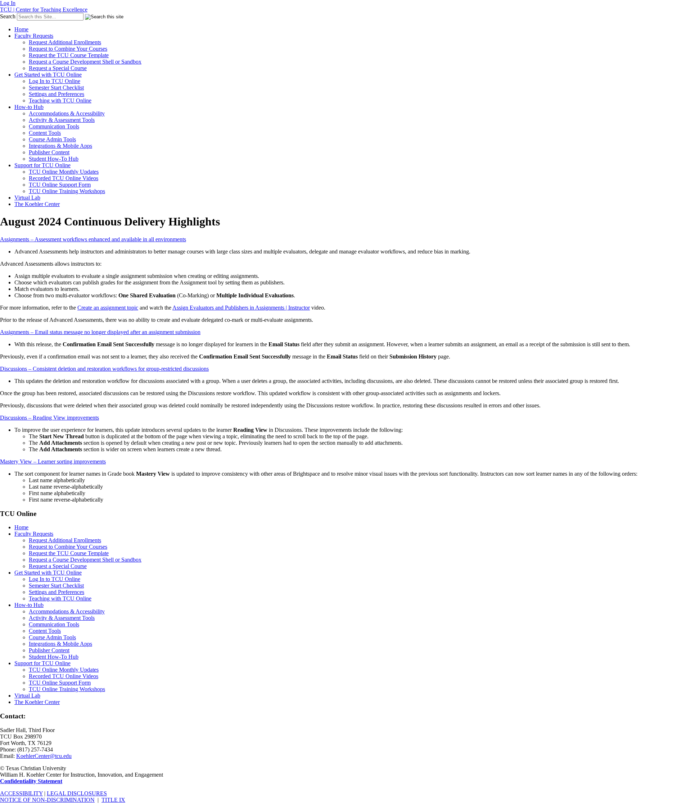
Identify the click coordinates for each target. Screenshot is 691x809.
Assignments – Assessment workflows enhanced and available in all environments (93, 239)
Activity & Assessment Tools (62, 120)
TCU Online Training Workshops (67, 191)
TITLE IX (113, 800)
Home (21, 29)
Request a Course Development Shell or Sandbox (85, 62)
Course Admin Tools (52, 139)
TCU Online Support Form (60, 185)
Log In (7, 3)
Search (7, 16)
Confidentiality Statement (31, 781)
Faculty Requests (33, 36)
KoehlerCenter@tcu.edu (44, 756)
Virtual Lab (27, 198)
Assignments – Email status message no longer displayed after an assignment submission (100, 332)
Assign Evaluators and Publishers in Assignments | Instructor (241, 308)
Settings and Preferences (56, 94)
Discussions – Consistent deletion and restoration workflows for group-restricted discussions (104, 369)
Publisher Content (49, 152)
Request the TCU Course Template (69, 55)
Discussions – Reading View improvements (49, 418)
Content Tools (45, 133)
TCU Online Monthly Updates (64, 172)
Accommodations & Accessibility (67, 113)
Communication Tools (54, 126)
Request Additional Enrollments (65, 42)
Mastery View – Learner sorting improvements (53, 461)
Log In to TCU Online (54, 81)
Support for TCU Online (42, 165)
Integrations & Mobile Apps (60, 146)
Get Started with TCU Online (48, 75)
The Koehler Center (37, 204)
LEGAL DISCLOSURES (77, 793)
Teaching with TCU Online (60, 100)
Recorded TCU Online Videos (63, 178)
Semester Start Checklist (56, 87)
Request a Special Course (58, 68)
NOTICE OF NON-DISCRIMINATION (47, 800)
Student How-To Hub (53, 159)
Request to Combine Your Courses (68, 49)
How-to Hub (29, 107)
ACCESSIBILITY (21, 793)
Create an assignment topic (107, 308)
